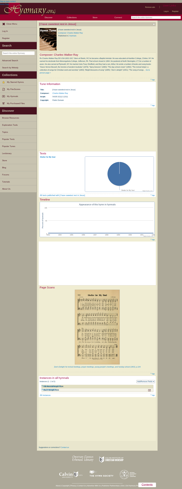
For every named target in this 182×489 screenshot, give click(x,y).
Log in (166, 11)
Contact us (65, 447)
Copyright (65, 486)
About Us (6, 189)
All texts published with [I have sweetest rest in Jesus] (62, 195)
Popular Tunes (8, 146)
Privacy (73, 486)
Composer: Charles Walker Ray (70, 33)
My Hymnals (12, 96)
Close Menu (11, 24)
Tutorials (6, 182)
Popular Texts (8, 139)
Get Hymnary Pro (132, 486)
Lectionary (7, 153)
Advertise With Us (94, 486)
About (58, 486)
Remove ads (150, 7)
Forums (5, 175)
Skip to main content (8, 1)
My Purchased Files (16, 103)
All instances (45, 395)
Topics (5, 132)
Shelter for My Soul (47, 157)
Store (95, 17)
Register (175, 11)
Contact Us (81, 486)
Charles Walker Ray (60, 93)
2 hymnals (72, 36)
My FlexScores (13, 89)
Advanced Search (10, 60)
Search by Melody (10, 68)
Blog (4, 168)
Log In (5, 31)
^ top (153, 80)
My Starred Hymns (15, 82)
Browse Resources (10, 118)
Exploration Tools (10, 125)
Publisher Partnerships (111, 486)
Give (122, 486)
